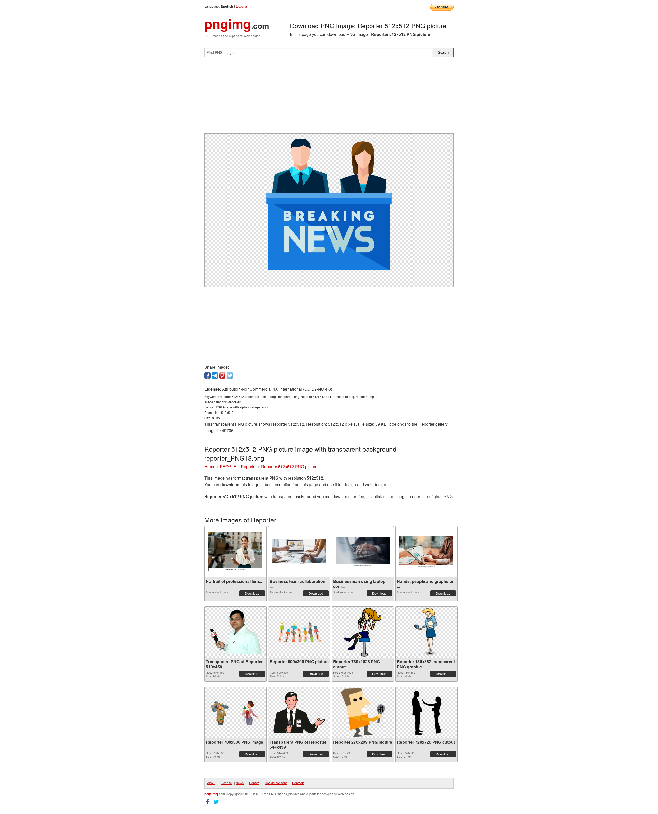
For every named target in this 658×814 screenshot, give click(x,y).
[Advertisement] (329, 97)
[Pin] (222, 375)
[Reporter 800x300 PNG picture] (299, 632)
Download (252, 593)
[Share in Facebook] (207, 375)
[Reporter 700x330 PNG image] (235, 712)
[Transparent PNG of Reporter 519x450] (235, 632)
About (211, 783)
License (226, 783)
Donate (254, 783)
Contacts (298, 783)
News (240, 783)
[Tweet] (230, 375)
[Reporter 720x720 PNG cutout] (426, 712)
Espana (241, 6)
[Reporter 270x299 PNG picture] (363, 712)
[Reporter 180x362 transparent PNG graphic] (426, 632)
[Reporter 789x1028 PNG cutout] (362, 632)
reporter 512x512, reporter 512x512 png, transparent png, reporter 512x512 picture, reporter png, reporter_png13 (299, 396)
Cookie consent (276, 783)
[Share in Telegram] (215, 375)
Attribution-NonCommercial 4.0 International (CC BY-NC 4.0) (277, 389)
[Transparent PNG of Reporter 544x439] (299, 712)
